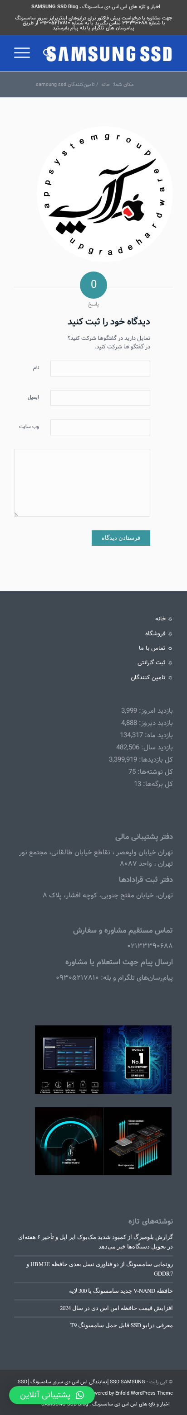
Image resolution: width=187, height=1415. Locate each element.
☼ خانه (164, 619)
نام (36, 368)
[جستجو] (46, 53)
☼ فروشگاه (159, 633)
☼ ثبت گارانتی (155, 662)
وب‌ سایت (29, 427)
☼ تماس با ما (156, 648)
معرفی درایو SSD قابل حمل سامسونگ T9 (121, 1325)
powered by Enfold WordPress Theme (131, 1393)
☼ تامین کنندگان (152, 677)
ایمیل (33, 397)
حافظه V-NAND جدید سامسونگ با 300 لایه (121, 1291)
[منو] (25, 53)
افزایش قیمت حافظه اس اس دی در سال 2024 (116, 1308)
